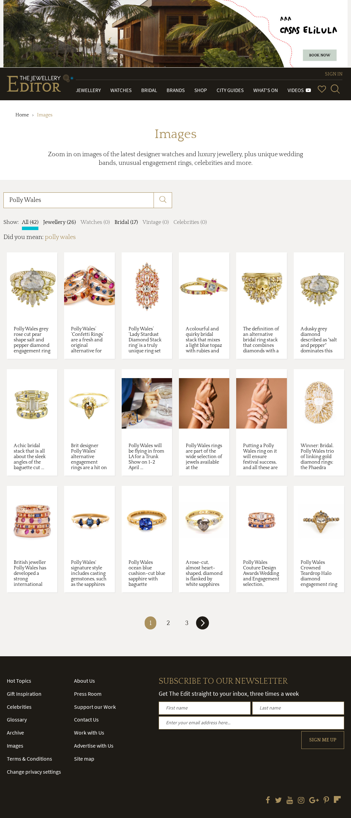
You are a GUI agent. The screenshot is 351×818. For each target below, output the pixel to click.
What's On (265, 90)
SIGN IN (333, 74)
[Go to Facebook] (268, 801)
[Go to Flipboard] (337, 799)
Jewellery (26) (59, 222)
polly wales (60, 237)
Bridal (149, 90)
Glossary (17, 719)
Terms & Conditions (29, 758)
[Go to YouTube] (290, 801)
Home (22, 115)
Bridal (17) (126, 222)
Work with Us (89, 732)
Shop (200, 90)
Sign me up (322, 740)
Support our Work (95, 706)
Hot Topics (19, 680)
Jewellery (88, 90)
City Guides (230, 90)
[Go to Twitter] (278, 801)
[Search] (335, 89)
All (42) (30, 222)
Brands (176, 90)
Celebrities (19, 706)
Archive (15, 732)
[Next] (202, 625)
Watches (121, 90)
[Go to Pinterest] (326, 801)
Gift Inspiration (24, 693)
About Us (84, 680)
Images (15, 745)
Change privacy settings (34, 771)
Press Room (87, 693)
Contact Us (86, 719)
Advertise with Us (93, 745)
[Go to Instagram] (301, 801)
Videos (297, 90)
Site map (84, 758)
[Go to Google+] (314, 801)
